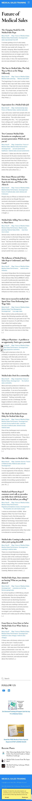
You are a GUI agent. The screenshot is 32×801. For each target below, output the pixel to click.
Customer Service (20, 461)
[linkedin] (9, 690)
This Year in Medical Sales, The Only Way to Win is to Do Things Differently (15, 71)
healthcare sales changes (9, 635)
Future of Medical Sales (22, 35)
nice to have (5, 232)
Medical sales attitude (19, 463)
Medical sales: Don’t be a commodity (15, 375)
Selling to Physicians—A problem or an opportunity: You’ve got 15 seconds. (16, 340)
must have (25, 230)
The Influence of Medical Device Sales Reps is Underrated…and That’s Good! (15, 260)
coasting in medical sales (9, 549)
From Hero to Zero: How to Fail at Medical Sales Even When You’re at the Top (15, 626)
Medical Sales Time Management (12, 309)
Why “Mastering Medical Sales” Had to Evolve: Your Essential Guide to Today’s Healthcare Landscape (18, 754)
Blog (12, 35)
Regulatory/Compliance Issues (11, 506)
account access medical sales (10, 423)
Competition (18, 144)
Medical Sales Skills (13, 230)
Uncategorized (22, 38)
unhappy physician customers (10, 349)
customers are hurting (19, 588)
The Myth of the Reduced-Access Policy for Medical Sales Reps (14, 414)
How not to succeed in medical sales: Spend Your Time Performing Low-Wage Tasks (15, 301)
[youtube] (4, 690)
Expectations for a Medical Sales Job (15, 104)
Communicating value (21, 108)
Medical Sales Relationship (10, 38)
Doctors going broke (8, 590)
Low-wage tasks (17, 311)
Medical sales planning (8, 78)
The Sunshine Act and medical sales (14, 508)
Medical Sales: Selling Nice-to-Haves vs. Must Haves (15, 221)
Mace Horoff (5, 35)
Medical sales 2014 (23, 78)
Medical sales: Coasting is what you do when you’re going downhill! (16, 540)
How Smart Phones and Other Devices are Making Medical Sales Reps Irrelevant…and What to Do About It (14, 180)
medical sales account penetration (19, 150)
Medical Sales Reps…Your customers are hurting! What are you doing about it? (15, 580)
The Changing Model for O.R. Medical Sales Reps (13, 31)
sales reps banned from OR (10, 40)
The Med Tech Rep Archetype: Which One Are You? (17, 766)
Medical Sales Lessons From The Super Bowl (18, 760)
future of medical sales (8, 192)
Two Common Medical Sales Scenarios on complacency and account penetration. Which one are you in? (15, 137)
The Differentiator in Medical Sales (15, 458)
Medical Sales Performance (19, 146)
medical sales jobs (22, 110)
